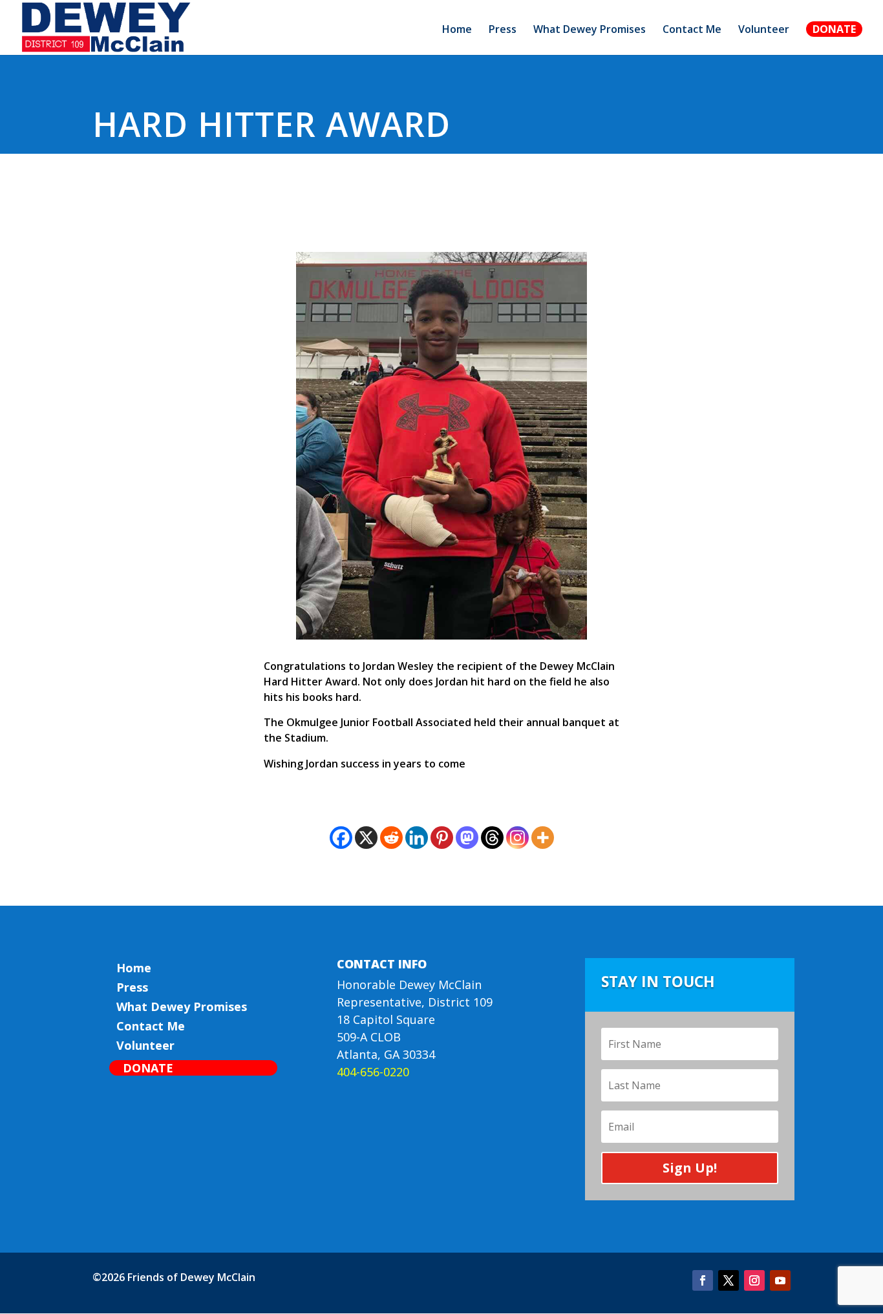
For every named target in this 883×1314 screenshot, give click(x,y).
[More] (542, 837)
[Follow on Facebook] (702, 1280)
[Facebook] (341, 837)
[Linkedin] (416, 837)
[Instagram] (517, 837)
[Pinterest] (442, 837)
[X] (366, 837)
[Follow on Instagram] (754, 1280)
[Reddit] (391, 837)
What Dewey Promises (589, 30)
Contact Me (692, 30)
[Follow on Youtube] (780, 1280)
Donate (834, 29)
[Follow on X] (728, 1280)
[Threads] (492, 837)
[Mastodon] (467, 837)
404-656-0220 (373, 1071)
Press (502, 30)
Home (457, 30)
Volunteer (763, 30)
